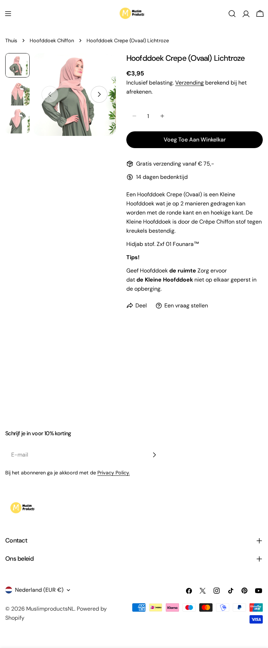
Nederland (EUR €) (39, 590)
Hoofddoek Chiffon (52, 40)
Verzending (189, 82)
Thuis (11, 40)
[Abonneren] (154, 454)
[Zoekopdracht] (232, 14)
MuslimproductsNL (50, 608)
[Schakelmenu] (8, 14)
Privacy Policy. (113, 472)
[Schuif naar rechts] (99, 94)
